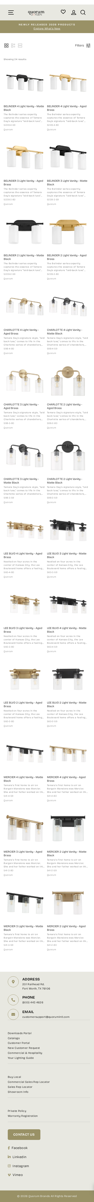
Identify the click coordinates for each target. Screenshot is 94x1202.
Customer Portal (19, 1043)
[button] (6, 45)
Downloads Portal (19, 1033)
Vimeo (18, 1175)
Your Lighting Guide (21, 1057)
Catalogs (14, 1038)
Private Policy (17, 1111)
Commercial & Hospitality (25, 1052)
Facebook (20, 1148)
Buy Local (14, 1077)
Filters (79, 45)
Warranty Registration (23, 1115)
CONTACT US (24, 1134)
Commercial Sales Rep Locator (29, 1081)
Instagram (21, 1166)
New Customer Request (24, 1048)
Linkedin (19, 1157)
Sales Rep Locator (20, 1086)
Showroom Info (18, 1091)
